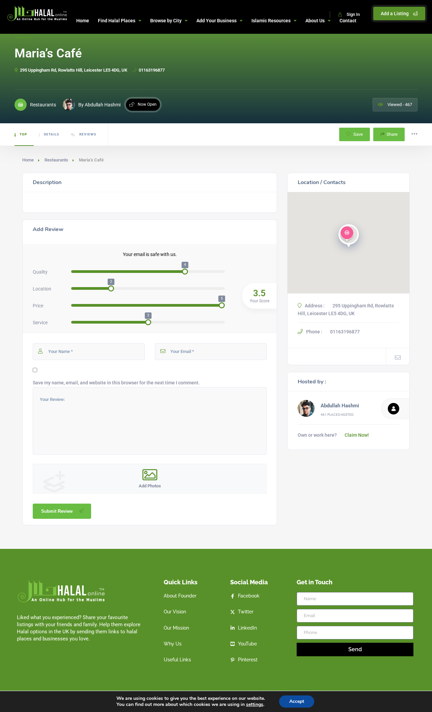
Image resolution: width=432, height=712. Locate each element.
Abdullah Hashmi (340, 406)
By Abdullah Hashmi (99, 104)
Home (82, 20)
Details (51, 134)
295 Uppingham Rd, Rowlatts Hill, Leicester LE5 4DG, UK (73, 70)
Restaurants (56, 159)
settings (254, 705)
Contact (348, 20)
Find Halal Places (116, 20)
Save (357, 134)
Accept (296, 701)
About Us (315, 20)
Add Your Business (216, 20)
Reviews (87, 134)
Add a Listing (395, 13)
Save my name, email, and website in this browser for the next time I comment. (116, 382)
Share (392, 134)
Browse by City (166, 20)
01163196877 (152, 70)
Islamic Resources (271, 20)
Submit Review (57, 511)
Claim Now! (357, 435)
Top (23, 134)
